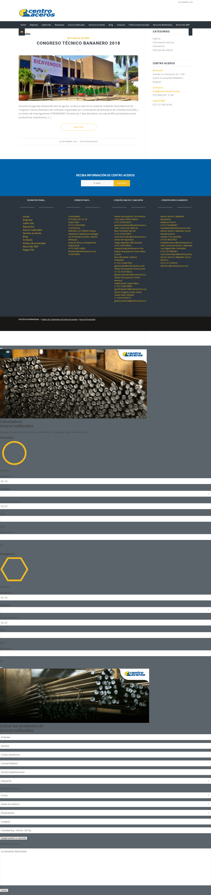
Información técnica (163, 42)
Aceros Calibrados (32, 229)
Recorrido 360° (31, 246)
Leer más (78, 127)
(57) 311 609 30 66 (162, 104)
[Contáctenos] (66, 228)
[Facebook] (190, 13)
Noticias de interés (78, 38)
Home (26, 216)
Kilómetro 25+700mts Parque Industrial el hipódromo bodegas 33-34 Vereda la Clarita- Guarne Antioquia (83, 235)
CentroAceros (91, 141)
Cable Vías (28, 223)
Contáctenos (74, 228)
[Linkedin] (181, 13)
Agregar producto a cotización (13, 838)
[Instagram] (186, 13)
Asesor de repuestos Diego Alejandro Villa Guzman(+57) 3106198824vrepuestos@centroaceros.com (129, 244)
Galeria (156, 38)
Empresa (27, 219)
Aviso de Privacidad (87, 319)
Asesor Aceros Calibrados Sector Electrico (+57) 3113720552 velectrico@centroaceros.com (175, 261)
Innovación (159, 46)
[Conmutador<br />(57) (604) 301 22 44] (66, 216)
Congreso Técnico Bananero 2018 (78, 43)
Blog (25, 236)
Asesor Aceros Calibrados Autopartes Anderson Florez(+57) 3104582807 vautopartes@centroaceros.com (175, 222)
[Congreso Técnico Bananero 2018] (78, 78)
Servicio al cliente (32, 233)
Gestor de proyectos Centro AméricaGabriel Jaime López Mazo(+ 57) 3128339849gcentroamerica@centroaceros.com (131, 283)
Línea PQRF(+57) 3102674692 (76, 223)
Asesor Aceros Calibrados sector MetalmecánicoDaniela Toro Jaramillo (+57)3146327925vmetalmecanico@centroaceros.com (177, 236)
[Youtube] (177, 13)
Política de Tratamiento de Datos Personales (59, 319)
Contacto (28, 239)
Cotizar (4, 890)
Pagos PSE (28, 249)
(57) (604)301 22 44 (185, 2)
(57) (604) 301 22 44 (163, 95)
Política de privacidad (34, 243)
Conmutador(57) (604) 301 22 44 (77, 218)
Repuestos (28, 226)
